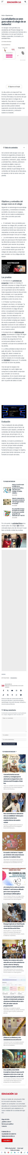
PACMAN (7, 360)
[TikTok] (3, 695)
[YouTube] (12, 690)
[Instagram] (16, 690)
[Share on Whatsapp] (11, 1152)
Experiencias (9, 15)
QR (18, 525)
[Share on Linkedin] (14, 1152)
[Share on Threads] (21, 1152)
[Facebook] (3, 690)
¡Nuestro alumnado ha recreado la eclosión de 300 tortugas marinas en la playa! (18, 500)
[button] (3, 1)
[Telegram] (12, 695)
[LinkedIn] (8, 695)
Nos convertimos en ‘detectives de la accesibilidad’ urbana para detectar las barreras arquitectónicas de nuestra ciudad (13, 818)
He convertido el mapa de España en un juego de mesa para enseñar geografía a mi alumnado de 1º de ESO (18, 512)
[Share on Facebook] (1, 1152)
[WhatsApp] (16, 695)
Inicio (3, 15)
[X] (8, 690)
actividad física (17, 523)
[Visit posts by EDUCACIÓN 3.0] (3, 685)
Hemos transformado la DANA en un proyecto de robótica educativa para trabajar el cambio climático (18, 489)
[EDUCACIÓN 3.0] (14, 1)
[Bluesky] (21, 695)
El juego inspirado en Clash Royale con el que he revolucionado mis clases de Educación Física (14, 926)
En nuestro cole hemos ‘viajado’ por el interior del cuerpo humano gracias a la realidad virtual (14, 855)
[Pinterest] (21, 690)
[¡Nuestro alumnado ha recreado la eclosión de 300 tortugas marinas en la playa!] (7, 502)
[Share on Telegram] (18, 1152)
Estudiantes (14, 678)
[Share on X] (5, 1152)
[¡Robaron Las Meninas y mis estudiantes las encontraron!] (14, 1026)
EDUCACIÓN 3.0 (6, 44)
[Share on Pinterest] (8, 1152)
